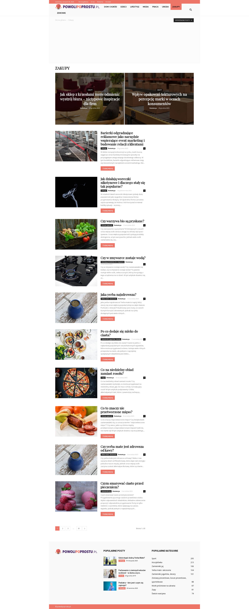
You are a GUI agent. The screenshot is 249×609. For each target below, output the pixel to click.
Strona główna (83, 2)
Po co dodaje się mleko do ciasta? (119, 333)
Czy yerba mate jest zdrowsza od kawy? (122, 448)
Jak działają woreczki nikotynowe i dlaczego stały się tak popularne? (123, 182)
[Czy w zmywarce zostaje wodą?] (76, 271)
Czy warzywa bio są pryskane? (122, 221)
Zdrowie (61, 13)
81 (79, 528)
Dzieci (124, 7)
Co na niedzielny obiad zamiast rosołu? (117, 371)
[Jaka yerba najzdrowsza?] (76, 307)
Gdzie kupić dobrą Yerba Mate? (132, 558)
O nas (93, 2)
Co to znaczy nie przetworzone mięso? (116, 410)
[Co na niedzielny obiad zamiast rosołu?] (76, 383)
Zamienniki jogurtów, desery (110, 339)
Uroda (165, 7)
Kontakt (108, 2)
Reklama (100, 2)
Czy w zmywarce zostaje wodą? (123, 257)
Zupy (103, 378)
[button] (191, 10)
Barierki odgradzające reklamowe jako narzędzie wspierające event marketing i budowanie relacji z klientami (123, 138)
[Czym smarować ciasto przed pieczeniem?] (76, 496)
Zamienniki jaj (106, 491)
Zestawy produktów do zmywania (112, 262)
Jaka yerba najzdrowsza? (118, 294)
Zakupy (176, 7)
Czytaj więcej (108, 168)
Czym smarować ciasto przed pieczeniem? (122, 485)
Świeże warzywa (158, 593)
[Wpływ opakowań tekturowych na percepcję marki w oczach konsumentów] (159, 103)
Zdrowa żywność (106, 225)
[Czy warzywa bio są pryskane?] (76, 234)
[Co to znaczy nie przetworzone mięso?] (76, 421)
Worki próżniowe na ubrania (163, 585)
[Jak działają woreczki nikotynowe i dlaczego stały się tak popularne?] (76, 192)
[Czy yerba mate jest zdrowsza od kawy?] (76, 460)
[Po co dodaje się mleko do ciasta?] (76, 344)
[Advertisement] (124, 41)
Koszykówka (157, 562)
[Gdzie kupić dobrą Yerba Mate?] (109, 561)
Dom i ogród (110, 7)
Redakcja (83, 108)
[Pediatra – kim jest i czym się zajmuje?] (109, 586)
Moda (146, 7)
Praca (155, 7)
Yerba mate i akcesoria (108, 299)
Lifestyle (134, 7)
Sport (154, 558)
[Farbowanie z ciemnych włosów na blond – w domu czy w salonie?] (109, 573)
